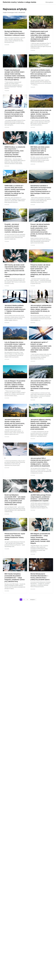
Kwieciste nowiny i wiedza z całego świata (19, 2)
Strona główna (49, 2)
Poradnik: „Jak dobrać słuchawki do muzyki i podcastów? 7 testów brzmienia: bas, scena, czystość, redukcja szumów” (14, 228)
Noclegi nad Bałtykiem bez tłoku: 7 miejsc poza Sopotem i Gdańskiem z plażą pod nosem (15, 33)
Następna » (32, 599)
